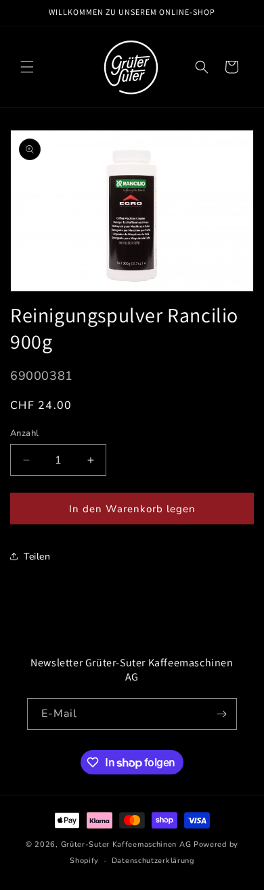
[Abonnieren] (221, 714)
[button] (27, 67)
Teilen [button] (37, 556)
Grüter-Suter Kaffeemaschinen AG (126, 844)
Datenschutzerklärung (153, 861)
